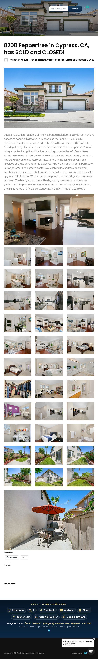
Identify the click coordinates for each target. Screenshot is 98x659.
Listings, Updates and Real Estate (55, 59)
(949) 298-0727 (33, 623)
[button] (49, 219)
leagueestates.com (81, 623)
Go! (35, 59)
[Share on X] (25, 583)
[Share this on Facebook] (20, 583)
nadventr (25, 59)
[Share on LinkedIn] (30, 583)
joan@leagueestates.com (56, 623)
